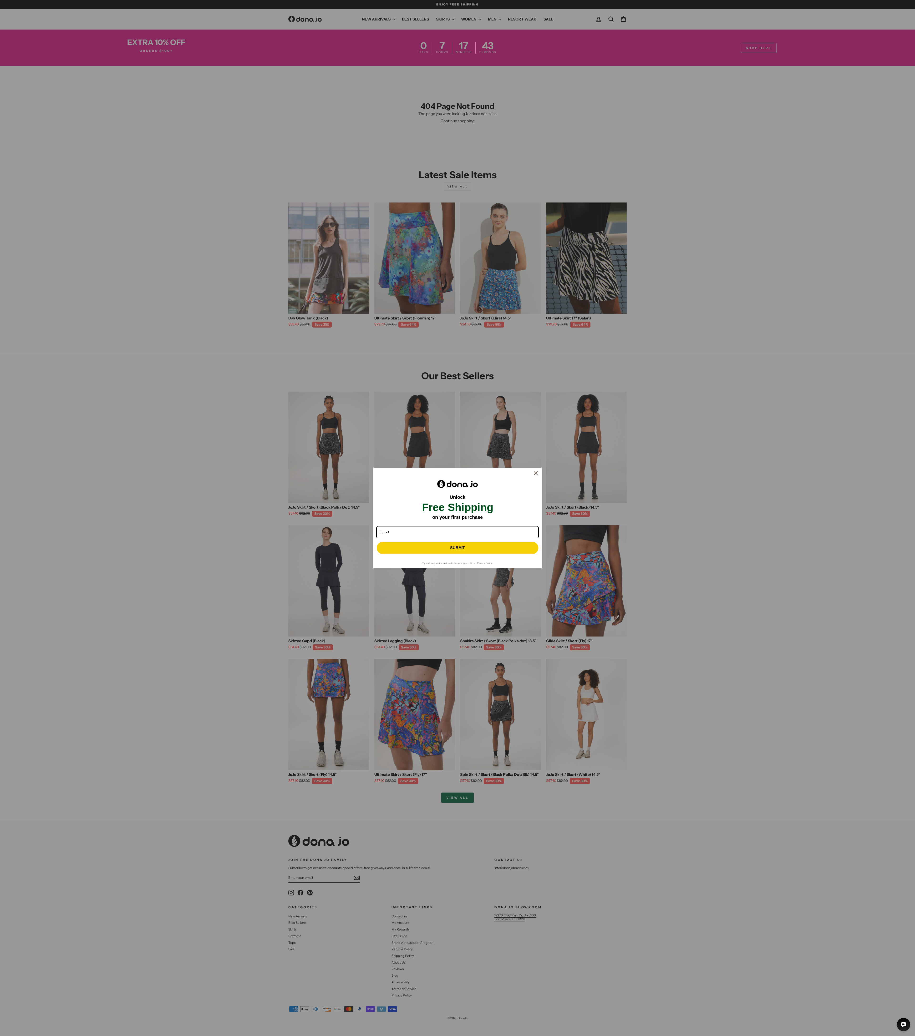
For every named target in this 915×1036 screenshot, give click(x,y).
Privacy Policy (484, 563)
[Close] (536, 473)
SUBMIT (457, 548)
